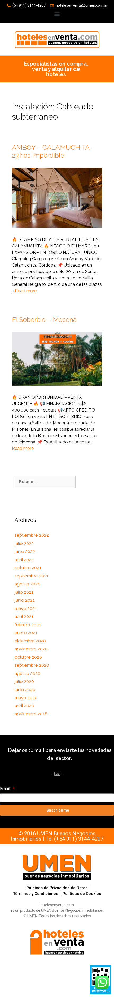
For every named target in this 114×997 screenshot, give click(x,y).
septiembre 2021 (32, 576)
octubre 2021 (28, 567)
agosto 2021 (27, 584)
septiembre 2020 (32, 665)
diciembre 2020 (30, 641)
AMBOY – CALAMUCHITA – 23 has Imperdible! (53, 151)
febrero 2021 (28, 624)
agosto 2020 (27, 673)
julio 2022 (24, 543)
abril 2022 (24, 559)
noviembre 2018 (31, 714)
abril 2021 (24, 616)
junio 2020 (25, 689)
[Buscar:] (45, 482)
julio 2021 (24, 592)
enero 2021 (26, 632)
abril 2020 (24, 706)
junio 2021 (25, 600)
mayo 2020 (26, 697)
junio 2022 (25, 551)
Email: (6, 788)
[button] (57, 13)
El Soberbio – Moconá (44, 319)
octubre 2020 (28, 657)
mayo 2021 (26, 608)
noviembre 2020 (31, 649)
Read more (26, 290)
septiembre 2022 (32, 535)
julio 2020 (24, 681)
